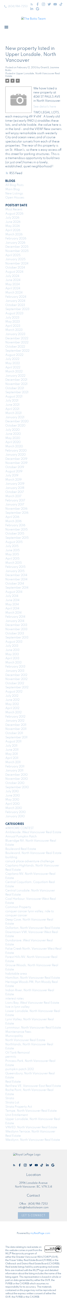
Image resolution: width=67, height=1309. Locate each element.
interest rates (14, 998)
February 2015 (15, 567)
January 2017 (14, 504)
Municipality (14, 1036)
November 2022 (16, 342)
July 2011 (11, 745)
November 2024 (16, 263)
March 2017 (13, 496)
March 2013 (13, 662)
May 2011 (11, 754)
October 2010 (14, 783)
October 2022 (15, 346)
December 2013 (16, 625)
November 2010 (16, 778)
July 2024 (12, 276)
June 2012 (12, 700)
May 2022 (12, 363)
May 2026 (12, 226)
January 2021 (14, 417)
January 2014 (14, 621)
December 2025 (16, 246)
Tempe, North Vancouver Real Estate (31, 1110)
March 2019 (13, 479)
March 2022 (14, 371)
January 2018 (14, 488)
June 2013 (12, 650)
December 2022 (16, 338)
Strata (9, 1098)
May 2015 (12, 554)
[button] (15, 6)
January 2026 (15, 242)
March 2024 (14, 292)
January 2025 (15, 259)
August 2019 (13, 471)
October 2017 (14, 492)
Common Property (18, 907)
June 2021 (12, 404)
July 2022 (12, 359)
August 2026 (14, 213)
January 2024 (15, 300)
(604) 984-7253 (17, 6)
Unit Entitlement (16, 1115)
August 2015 (14, 542)
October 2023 (15, 305)
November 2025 (17, 251)
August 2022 (14, 355)
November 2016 (16, 508)
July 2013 (11, 645)
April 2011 (11, 758)
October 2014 (14, 583)
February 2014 (15, 616)
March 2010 (13, 808)
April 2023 (12, 325)
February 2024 (15, 296)
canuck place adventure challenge (29, 861)
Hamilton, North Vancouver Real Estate (32, 977)
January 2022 (15, 375)
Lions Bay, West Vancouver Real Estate (32, 1002)
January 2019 (14, 483)
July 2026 (12, 217)
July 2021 (11, 400)
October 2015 (14, 533)
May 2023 (12, 321)
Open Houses (14, 197)
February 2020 (16, 450)
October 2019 (14, 467)
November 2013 (16, 629)
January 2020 (15, 454)
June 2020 (13, 433)
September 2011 (16, 737)
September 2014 (16, 587)
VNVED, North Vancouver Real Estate (31, 1127)
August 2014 (13, 592)
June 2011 (12, 749)
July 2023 (12, 317)
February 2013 (15, 666)
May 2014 (12, 604)
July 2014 (11, 596)
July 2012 (11, 695)
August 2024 (14, 271)
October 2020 (15, 425)
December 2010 (16, 774)
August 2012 (13, 691)
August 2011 (13, 741)
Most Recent (13, 209)
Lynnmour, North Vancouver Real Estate (33, 1027)
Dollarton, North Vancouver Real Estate (32, 928)
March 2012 (13, 712)
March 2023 (14, 330)
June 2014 (12, 600)
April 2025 (12, 255)
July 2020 (12, 429)
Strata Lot (12, 1102)
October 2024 (15, 267)
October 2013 (14, 633)
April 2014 (12, 608)
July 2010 (12, 791)
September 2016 (16, 512)
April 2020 (13, 442)
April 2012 (12, 708)
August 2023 (14, 313)
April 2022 (12, 367)
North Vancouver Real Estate (25, 1040)
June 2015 (12, 550)
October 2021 (14, 388)
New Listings (14, 193)
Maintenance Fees (18, 1031)
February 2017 (15, 500)
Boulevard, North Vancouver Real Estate (33, 853)
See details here (44, 106)
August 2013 (13, 641)
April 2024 (12, 288)
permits (10, 1056)
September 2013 (16, 637)
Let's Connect (34, 1215)
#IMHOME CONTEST (19, 828)
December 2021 (16, 379)
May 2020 (12, 438)
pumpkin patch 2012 (19, 1069)
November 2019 (16, 463)
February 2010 (15, 812)
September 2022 (17, 350)
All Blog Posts (14, 185)
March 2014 (13, 612)
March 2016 (13, 521)
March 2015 (13, 562)
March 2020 (14, 446)
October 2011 (14, 733)
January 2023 (15, 334)
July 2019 (11, 475)
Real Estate (13, 1081)
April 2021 (12, 409)
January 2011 (14, 770)
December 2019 (16, 459)
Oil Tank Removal (17, 1052)
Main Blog (12, 189)
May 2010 (12, 799)
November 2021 (16, 384)
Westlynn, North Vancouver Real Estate (32, 1139)
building (11, 857)
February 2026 (15, 238)
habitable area (16, 973)
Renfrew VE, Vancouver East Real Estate (33, 1086)
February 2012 (15, 716)
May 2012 (12, 704)
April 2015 (12, 558)
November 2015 (16, 529)
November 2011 (16, 729)
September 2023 (17, 309)
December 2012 (16, 675)
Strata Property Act (18, 1106)
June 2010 (12, 795)
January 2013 (14, 670)
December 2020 (17, 421)
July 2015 (12, 546)
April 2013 (12, 658)
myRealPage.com (40, 1233)
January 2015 (15, 571)
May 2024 (12, 284)
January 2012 (14, 720)
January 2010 (15, 816)
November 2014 (16, 579)
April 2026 (12, 230)
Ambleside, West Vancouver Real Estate (33, 832)
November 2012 (16, 679)
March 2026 (14, 234)
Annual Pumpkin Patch (21, 836)
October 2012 (14, 683)
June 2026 (12, 222)
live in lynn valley (17, 1006)
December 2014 (16, 575)
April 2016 (12, 517)
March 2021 (13, 413)
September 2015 (17, 537)
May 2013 (12, 654)
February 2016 (15, 525)
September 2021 (16, 392)
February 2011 (14, 766)
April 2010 (12, 803)
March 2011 (13, 762)
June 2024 (12, 280)
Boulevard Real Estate (20, 849)
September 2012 (16, 687)
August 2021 (13, 396)
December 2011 (15, 725)
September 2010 (17, 787)
